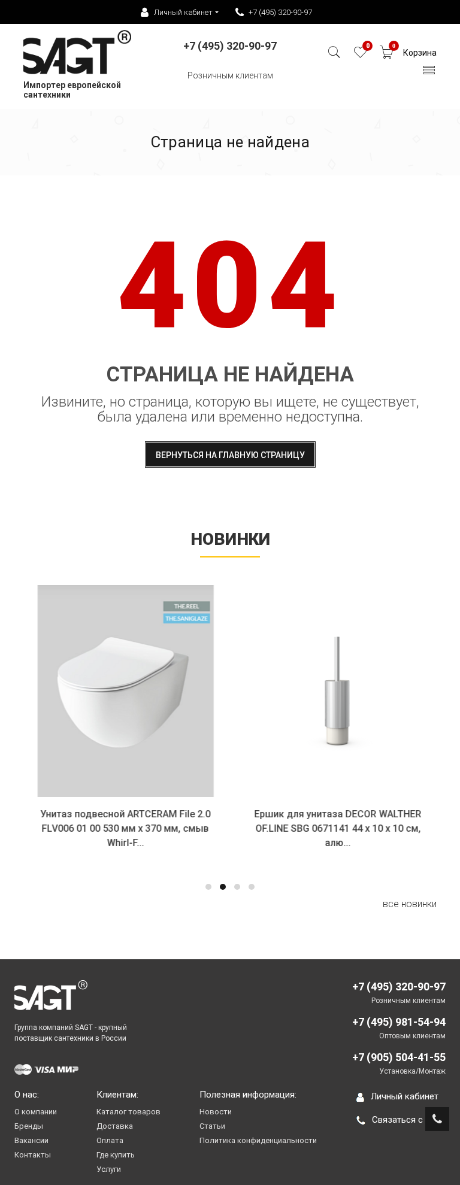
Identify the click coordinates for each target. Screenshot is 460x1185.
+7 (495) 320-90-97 (280, 12)
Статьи (212, 1126)
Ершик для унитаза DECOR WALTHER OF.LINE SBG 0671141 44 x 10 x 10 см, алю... (336, 828)
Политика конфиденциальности (258, 1140)
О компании (35, 1111)
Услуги (108, 1169)
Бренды (28, 1126)
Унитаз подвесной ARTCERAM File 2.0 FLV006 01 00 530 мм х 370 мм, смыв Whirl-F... (124, 828)
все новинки (410, 904)
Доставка (114, 1126)
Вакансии (31, 1140)
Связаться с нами (409, 1119)
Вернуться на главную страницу (230, 455)
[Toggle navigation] (429, 73)
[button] (208, 887)
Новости (215, 1111)
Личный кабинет (404, 1096)
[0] (360, 55)
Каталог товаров (128, 1111)
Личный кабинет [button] (183, 12)
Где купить (115, 1154)
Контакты (32, 1154)
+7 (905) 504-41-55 (399, 1057)
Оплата (109, 1140)
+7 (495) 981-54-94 (399, 1022)
